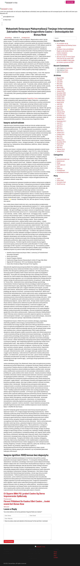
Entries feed (60, 180)
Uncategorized (26, 37)
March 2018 (60, 110)
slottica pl (59, 168)
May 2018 (59, 108)
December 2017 (61, 115)
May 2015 (59, 147)
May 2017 (59, 127)
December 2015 (61, 142)
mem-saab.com (61, 165)
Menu (24, 2)
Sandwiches (69, 68)
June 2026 (60, 82)
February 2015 (61, 149)
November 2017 (61, 117)
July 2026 (59, 80)
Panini (66, 70)
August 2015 (60, 144)
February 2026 (61, 89)
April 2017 (59, 129)
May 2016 (59, 136)
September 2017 (61, 121)
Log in (58, 178)
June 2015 (60, 145)
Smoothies (65, 72)
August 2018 (60, 102)
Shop (28, 2)
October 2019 (60, 98)
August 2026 (60, 78)
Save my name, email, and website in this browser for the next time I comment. (26, 521)
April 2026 (59, 85)
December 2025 (61, 93)
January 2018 (60, 114)
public (58, 167)
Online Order (70, 2)
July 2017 (59, 123)
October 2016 (60, 134)
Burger (58, 163)
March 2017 (60, 130)
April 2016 (59, 138)
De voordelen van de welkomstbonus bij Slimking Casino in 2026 (66, 45)
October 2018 (60, 100)
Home (20, 2)
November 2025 (61, 95)
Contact (33, 2)
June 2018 (60, 106)
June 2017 (60, 125)
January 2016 (60, 140)
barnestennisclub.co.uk (63, 159)
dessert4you (8, 37)
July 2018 (59, 104)
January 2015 (60, 151)
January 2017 (60, 132)
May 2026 (59, 83)
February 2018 (61, 112)
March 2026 (60, 87)
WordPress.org (61, 184)
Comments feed (61, 182)
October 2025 (60, 97)
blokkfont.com (61, 161)
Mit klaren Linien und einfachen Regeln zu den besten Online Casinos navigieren (65, 51)
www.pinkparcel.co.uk (62, 172)
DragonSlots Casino (32, 98)
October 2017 (60, 119)
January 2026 (60, 91)
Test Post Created (62, 55)
